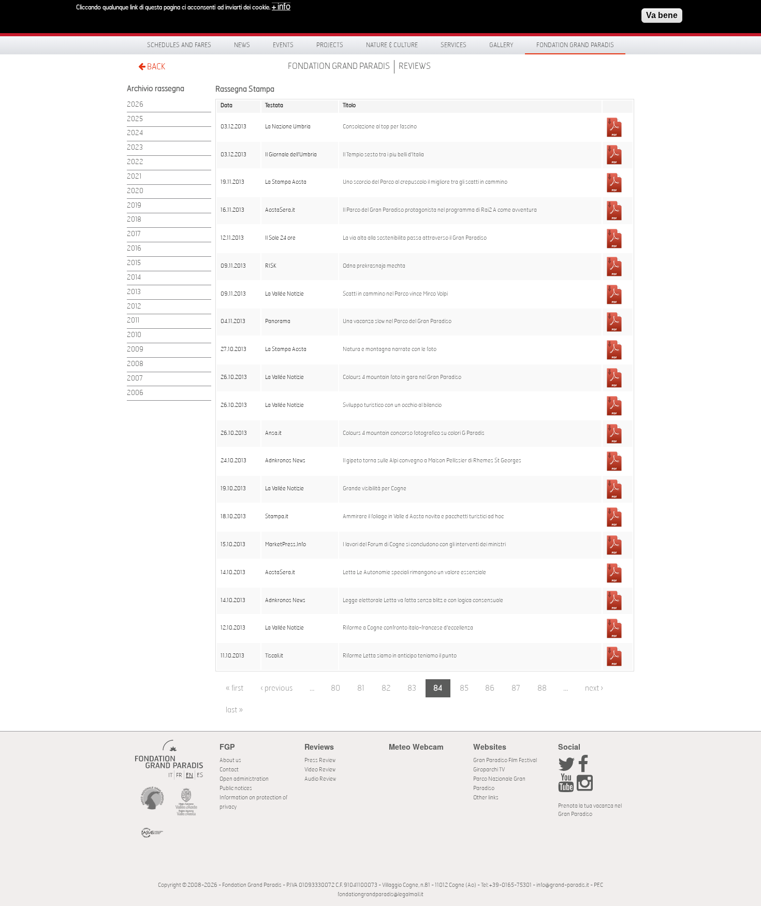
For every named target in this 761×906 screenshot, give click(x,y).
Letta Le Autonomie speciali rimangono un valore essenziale (414, 572)
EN (189, 775)
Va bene (662, 15)
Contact (229, 769)
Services (453, 45)
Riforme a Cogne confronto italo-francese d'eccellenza (408, 628)
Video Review (319, 769)
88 (542, 688)
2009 (135, 349)
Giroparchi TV (489, 769)
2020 (135, 191)
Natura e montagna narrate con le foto (389, 349)
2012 (134, 306)
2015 (134, 263)
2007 (135, 378)
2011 (133, 320)
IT (170, 775)
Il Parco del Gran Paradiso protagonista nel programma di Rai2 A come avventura (440, 210)
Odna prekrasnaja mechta (374, 266)
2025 (135, 119)
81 (360, 688)
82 (386, 688)
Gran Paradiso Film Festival (505, 760)
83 (411, 688)
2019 (134, 205)
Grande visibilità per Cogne (374, 488)
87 (515, 688)
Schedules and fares (179, 45)
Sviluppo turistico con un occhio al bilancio (392, 405)
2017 (134, 234)
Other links (486, 797)
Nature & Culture (392, 45)
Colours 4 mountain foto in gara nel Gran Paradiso (402, 377)
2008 (135, 364)
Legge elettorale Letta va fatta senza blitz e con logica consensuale (423, 600)
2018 (134, 219)
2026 (135, 104)
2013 (134, 292)
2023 (135, 147)
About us (230, 760)
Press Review (319, 760)
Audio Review (320, 779)
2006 (135, 393)
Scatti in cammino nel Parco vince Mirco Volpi (395, 294)
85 (464, 688)
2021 (134, 176)
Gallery (501, 45)
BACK (155, 67)
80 (335, 688)
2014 (134, 277)
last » (234, 710)
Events (283, 45)
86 (489, 688)
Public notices (235, 788)
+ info (281, 7)
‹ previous (276, 688)
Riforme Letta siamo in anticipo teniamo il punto (400, 656)
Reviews (415, 66)
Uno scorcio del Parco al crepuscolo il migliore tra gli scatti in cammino (425, 182)
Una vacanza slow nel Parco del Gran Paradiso (397, 321)
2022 (135, 162)
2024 (135, 133)
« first (234, 688)
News (242, 45)
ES (200, 775)
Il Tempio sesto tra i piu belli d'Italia (383, 154)
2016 (134, 248)
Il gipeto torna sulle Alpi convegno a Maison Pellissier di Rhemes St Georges (432, 460)
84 (438, 688)
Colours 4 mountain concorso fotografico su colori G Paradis (414, 433)
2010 (134, 335)
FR (179, 775)
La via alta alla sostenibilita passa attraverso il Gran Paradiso (415, 238)
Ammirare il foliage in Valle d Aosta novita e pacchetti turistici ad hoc (423, 516)
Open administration (244, 779)
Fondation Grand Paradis (575, 45)
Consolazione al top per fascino (380, 126)
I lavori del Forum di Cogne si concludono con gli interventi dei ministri (424, 544)
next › (594, 688)
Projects (329, 45)
